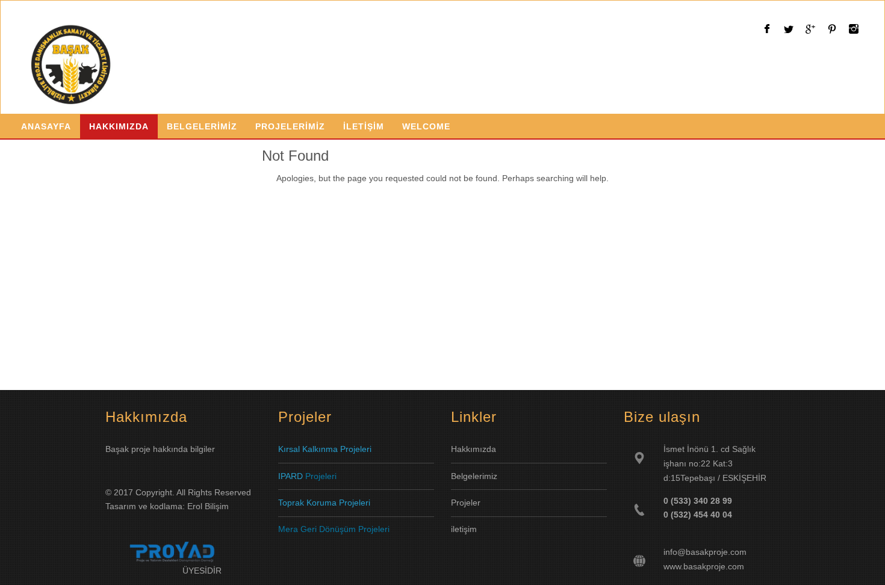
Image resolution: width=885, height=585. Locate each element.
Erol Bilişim (208, 506)
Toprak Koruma (307, 502)
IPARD (291, 476)
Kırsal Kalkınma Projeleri (324, 449)
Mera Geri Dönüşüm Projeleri (334, 529)
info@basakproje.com (705, 552)
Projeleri (321, 476)
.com (734, 566)
